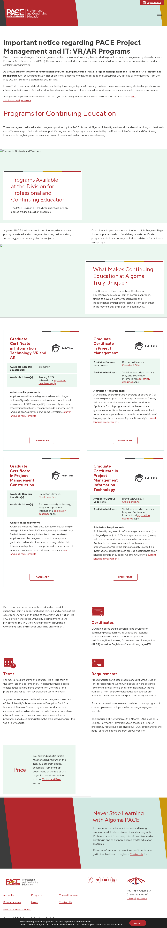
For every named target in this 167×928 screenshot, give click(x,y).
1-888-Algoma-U (141, 890)
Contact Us (136, 854)
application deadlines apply (52, 382)
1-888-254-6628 (137, 894)
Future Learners (12, 902)
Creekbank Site (131, 365)
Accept (137, 923)
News (34, 902)
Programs (36, 895)
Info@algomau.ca (137, 898)
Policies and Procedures (17, 909)
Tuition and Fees (51, 779)
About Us (8, 895)
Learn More (42, 440)
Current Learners (68, 895)
